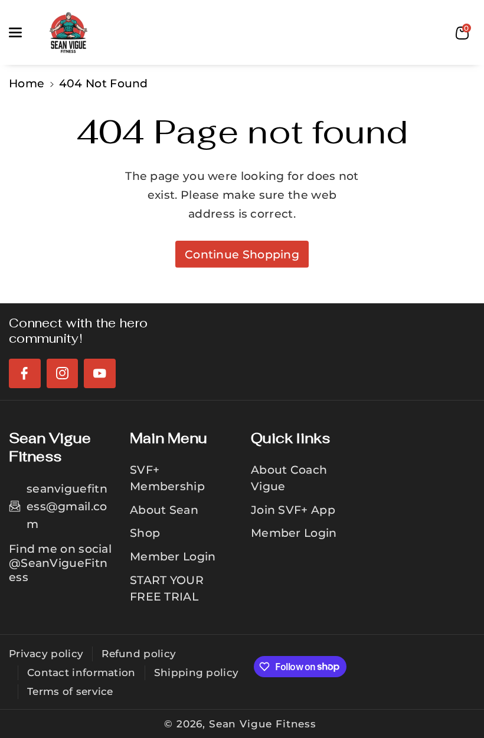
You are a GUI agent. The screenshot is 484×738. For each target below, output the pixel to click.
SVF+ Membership (167, 478)
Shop (145, 533)
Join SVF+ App (293, 510)
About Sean (164, 510)
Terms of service (70, 691)
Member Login (173, 556)
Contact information (81, 672)
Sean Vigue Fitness (262, 724)
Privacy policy (46, 654)
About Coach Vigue (289, 478)
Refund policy (139, 654)
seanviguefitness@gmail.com (67, 506)
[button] (22, 32)
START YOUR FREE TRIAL (167, 588)
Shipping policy (196, 672)
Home (26, 83)
